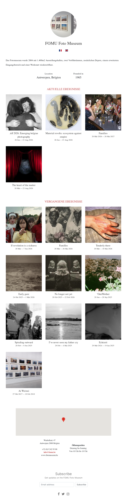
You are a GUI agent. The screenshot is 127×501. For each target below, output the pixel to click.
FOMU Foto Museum (63, 43)
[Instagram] (68, 494)
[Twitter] (63, 494)
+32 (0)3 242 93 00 (49, 449)
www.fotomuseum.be (49, 455)
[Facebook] (59, 494)
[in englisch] (66, 50)
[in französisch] (60, 50)
